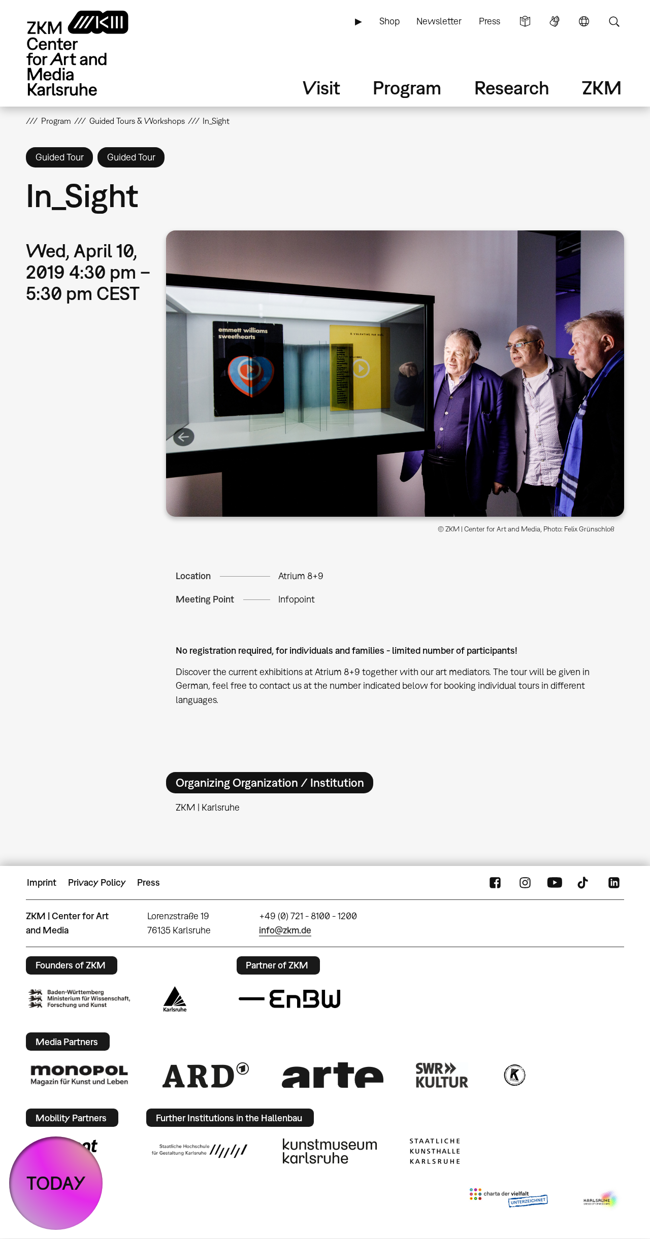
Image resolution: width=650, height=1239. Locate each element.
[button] (395, 373)
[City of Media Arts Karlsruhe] (601, 1200)
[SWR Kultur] (442, 1075)
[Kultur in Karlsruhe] (514, 1075)
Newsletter (439, 21)
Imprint (41, 882)
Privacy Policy (97, 882)
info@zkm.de (285, 930)
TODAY (56, 1183)
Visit (321, 87)
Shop (389, 21)
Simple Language (525, 21)
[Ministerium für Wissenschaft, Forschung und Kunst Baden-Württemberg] (79, 998)
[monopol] (79, 1075)
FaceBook (495, 882)
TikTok (584, 882)
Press (489, 21)
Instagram (525, 882)
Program (407, 87)
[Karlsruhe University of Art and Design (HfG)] (199, 1151)
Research (511, 87)
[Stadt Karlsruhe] (174, 999)
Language (584, 21)
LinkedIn (614, 882)
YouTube (554, 882)
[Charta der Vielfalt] (508, 1200)
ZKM (602, 87)
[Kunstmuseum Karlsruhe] (330, 1151)
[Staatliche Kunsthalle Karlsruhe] (435, 1151)
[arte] (332, 1074)
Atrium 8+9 (300, 576)
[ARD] (205, 1075)
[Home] (92, 53)
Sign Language (554, 21)
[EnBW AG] (289, 999)
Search (614, 21)
